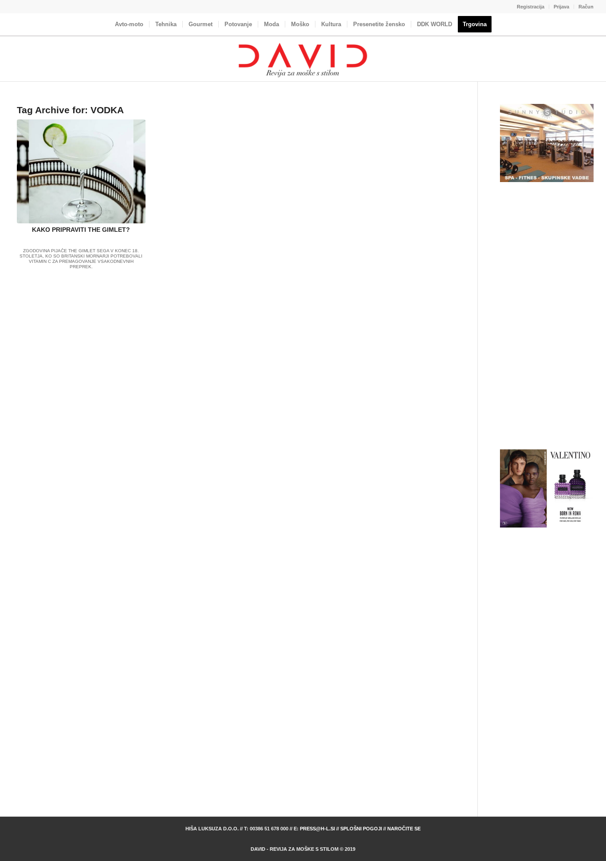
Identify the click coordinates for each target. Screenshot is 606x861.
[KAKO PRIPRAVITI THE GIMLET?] (81, 171)
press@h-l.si (317, 828)
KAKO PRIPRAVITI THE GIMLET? (81, 229)
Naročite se (404, 828)
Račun (586, 6)
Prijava (561, 6)
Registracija (530, 6)
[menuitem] (530, 6)
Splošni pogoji (361, 828)
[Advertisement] (547, 316)
